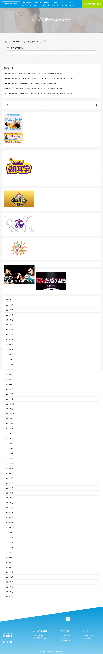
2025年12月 (10, 344)
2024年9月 (9, 419)
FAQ (55, 4)
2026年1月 (9, 340)
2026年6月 (9, 315)
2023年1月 (9, 513)
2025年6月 (9, 374)
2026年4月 (9, 325)
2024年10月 (10, 414)
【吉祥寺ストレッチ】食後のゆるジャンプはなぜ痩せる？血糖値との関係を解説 (30, 83)
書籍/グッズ (66, 641)
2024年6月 (9, 433)
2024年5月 (9, 438)
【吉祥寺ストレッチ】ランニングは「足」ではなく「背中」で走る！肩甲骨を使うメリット (34, 74)
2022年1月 (9, 572)
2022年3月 (9, 562)
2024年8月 (9, 424)
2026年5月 (9, 320)
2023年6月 (9, 488)
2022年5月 (9, 552)
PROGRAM (26, 4)
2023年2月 (9, 508)
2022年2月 (9, 567)
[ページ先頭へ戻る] (67, 619)
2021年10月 (10, 587)
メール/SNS (66, 635)
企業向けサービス (40, 638)
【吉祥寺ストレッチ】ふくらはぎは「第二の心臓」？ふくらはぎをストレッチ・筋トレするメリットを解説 (39, 78)
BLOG (72, 4)
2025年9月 (9, 359)
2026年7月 (9, 310)
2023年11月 (10, 468)
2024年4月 (9, 443)
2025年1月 (9, 399)
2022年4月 (9, 557)
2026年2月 (9, 335)
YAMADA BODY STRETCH (54, 651)
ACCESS (64, 4)
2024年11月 (10, 409)
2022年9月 (9, 532)
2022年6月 (9, 547)
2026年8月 (9, 305)
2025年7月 (9, 369)
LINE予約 (88, 638)
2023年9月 (9, 478)
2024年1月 (9, 458)
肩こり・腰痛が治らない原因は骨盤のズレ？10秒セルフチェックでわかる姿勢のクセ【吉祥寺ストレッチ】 (39, 93)
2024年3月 (9, 448)
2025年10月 (10, 354)
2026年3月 (9, 330)
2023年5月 (9, 493)
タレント (65, 638)
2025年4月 (9, 384)
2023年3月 (9, 503)
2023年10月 (10, 473)
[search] (93, 52)
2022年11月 (10, 523)
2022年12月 (10, 518)
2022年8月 (9, 537)
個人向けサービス (40, 635)
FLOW (46, 4)
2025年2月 (9, 394)
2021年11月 (9, 582)
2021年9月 (9, 592)
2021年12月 (10, 577)
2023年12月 (10, 463)
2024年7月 (9, 429)
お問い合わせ (89, 635)
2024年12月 (10, 404)
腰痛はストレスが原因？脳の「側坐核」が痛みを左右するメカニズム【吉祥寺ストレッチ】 (34, 88)
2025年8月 (9, 364)
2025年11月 (10, 349)
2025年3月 (9, 389)
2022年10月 (10, 527)
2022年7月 (9, 542)
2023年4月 (9, 498)
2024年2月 (9, 453)
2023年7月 (9, 483)
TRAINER (37, 4)
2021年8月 (9, 597)
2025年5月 (9, 379)
